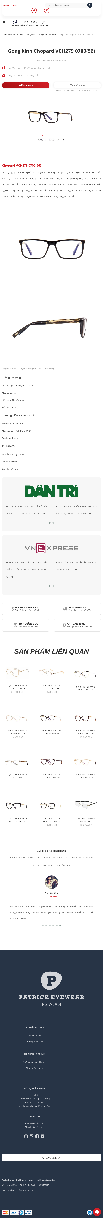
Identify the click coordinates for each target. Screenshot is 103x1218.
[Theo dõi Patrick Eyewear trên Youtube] (27, 1137)
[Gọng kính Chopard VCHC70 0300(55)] (86, 673)
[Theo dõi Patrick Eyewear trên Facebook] (38, 1137)
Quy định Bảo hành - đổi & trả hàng (34, 1106)
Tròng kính (43, 25)
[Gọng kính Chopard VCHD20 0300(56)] (17, 761)
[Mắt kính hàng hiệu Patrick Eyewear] (12, 5)
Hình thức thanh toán (34, 1102)
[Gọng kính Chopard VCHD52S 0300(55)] (17, 717)
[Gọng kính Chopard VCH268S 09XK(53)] (51, 761)
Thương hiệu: (55, 60)
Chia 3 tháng (78, 85)
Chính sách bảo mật (34, 1123)
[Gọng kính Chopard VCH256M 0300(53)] (51, 805)
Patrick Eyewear (8, 1180)
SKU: (38, 60)
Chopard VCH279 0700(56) (21, 165)
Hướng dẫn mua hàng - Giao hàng (34, 1098)
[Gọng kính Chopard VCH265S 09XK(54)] (86, 717)
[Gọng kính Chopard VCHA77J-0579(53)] (51, 672)
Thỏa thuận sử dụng (34, 1127)
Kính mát (25, 25)
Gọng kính (33, 25)
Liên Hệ (34, 1095)
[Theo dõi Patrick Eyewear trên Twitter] (42, 1137)
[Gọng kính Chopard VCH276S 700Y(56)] (17, 805)
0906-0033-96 (53, 1157)
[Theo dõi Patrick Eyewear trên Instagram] (32, 1137)
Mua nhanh (27, 85)
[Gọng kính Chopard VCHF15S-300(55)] (17, 672)
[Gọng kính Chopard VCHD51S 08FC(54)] (86, 761)
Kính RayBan (16, 25)
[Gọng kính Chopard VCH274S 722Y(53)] (51, 717)
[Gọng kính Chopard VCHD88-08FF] (86, 805)
